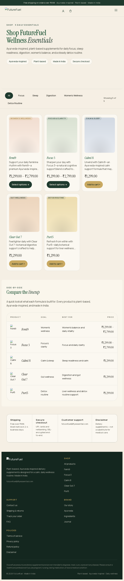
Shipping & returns (15, 510)
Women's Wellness (73, 95)
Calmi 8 (67, 480)
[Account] (63, 11)
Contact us (12, 505)
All (9, 95)
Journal (67, 521)
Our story (68, 505)
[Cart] (70, 11)
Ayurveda (68, 510)
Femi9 (67, 469)
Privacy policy (13, 541)
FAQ (8, 521)
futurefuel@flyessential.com (75, 424)
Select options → (20, 184)
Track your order (14, 516)
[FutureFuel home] (13, 11)
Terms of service (14, 536)
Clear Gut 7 (69, 485)
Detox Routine (15, 103)
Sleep (35, 95)
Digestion (51, 95)
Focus (21, 95)
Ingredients (69, 516)
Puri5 (66, 491)
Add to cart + (93, 184)
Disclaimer (11, 552)
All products (69, 464)
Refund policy (13, 546)
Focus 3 (67, 474)
